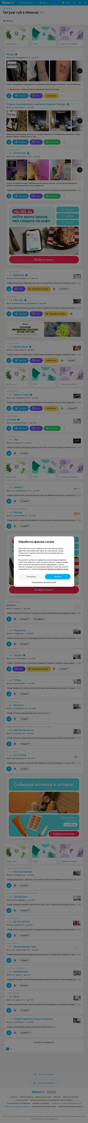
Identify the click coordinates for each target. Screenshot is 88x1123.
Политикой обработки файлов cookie (53, 569)
